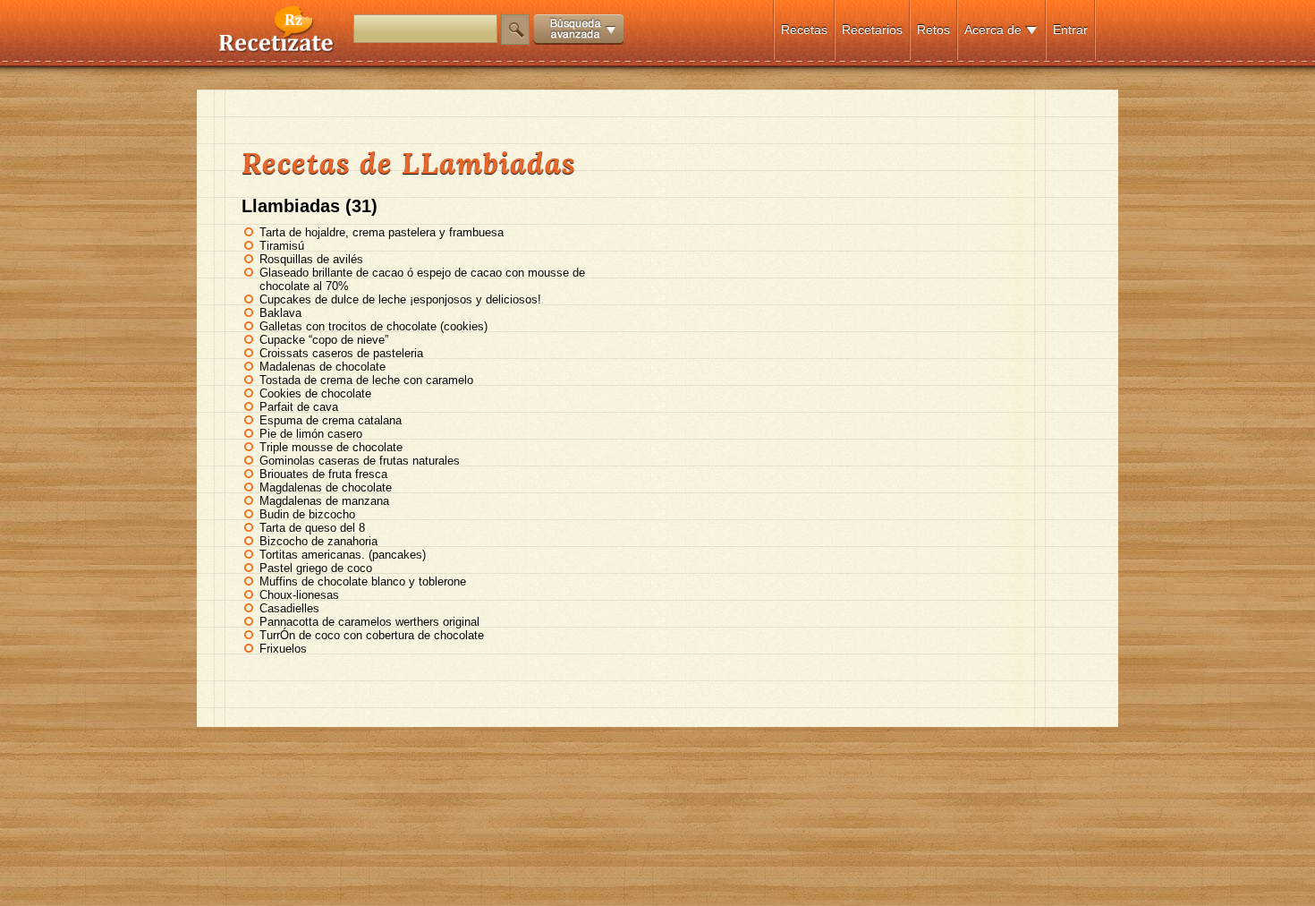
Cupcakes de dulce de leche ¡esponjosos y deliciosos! (400, 299)
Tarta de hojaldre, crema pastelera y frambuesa (381, 232)
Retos (933, 29)
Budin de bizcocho (307, 514)
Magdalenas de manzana (324, 501)
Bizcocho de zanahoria (318, 541)
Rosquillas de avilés (311, 259)
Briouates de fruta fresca (323, 474)
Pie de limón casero (310, 433)
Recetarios (872, 29)
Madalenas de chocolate (322, 366)
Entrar (1070, 29)
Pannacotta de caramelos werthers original (369, 621)
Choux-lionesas (299, 595)
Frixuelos (283, 648)
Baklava (280, 313)
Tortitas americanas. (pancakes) (342, 554)
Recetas (804, 29)
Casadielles (289, 608)
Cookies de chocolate (315, 393)
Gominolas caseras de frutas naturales (359, 460)
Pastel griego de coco (315, 568)
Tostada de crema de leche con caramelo (366, 380)
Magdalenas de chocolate (325, 487)
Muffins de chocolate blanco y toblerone (362, 581)
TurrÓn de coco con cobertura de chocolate (371, 635)
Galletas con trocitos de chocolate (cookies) (373, 326)
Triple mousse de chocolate (331, 447)
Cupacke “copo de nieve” (323, 339)
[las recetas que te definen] (277, 48)
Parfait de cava (298, 407)
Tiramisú (281, 245)
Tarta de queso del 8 (312, 527)
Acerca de (993, 29)
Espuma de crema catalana (330, 420)
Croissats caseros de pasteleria (341, 353)
